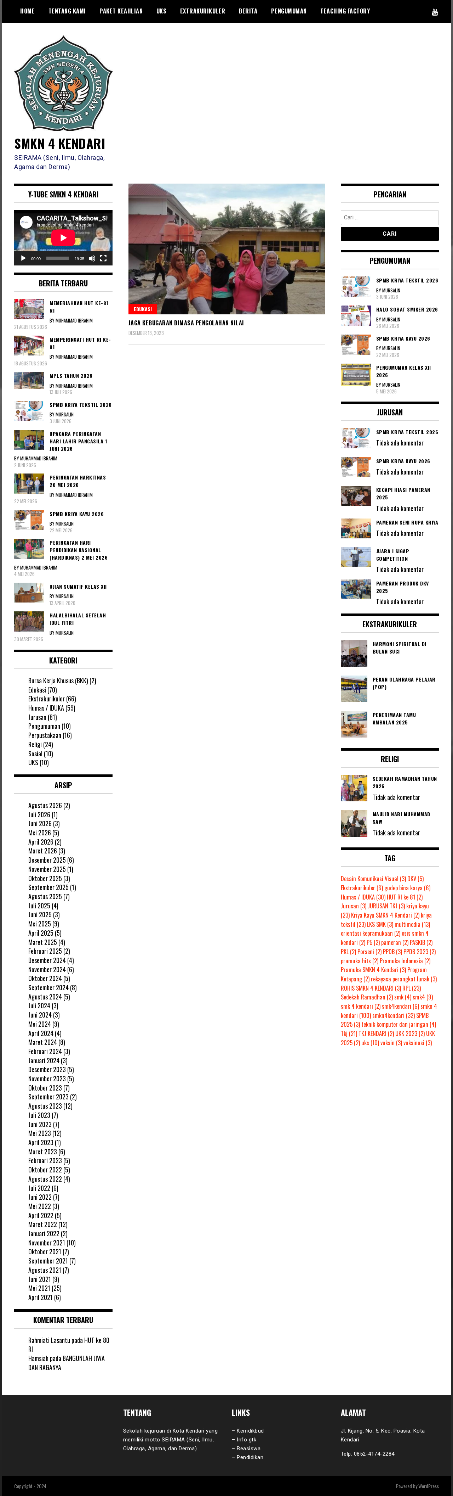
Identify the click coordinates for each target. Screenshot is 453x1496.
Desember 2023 (47, 1069)
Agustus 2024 (45, 996)
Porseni (369, 951)
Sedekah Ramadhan (367, 997)
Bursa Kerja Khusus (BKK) (58, 680)
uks (370, 1042)
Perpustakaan (44, 735)
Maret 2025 (42, 942)
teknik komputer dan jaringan (398, 1024)
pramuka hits (359, 961)
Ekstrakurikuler (46, 698)
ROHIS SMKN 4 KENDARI (371, 988)
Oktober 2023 (45, 1087)
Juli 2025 (39, 905)
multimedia (412, 924)
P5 (373, 942)
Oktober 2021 (44, 1251)
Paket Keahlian (121, 11)
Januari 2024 (43, 1060)
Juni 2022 (40, 1196)
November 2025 (47, 869)
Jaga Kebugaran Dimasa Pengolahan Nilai (186, 323)
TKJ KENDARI (376, 1033)
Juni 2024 (40, 1014)
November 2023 (47, 1078)
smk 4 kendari (360, 1006)
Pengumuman (289, 11)
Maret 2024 (42, 1042)
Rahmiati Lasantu (49, 1340)
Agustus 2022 (45, 1178)
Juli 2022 (39, 1188)
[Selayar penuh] (103, 258)
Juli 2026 (39, 814)
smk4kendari (400, 1006)
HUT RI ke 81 (405, 897)
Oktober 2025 (45, 878)
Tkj (349, 1033)
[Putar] (23, 258)
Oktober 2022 (45, 1169)
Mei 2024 (39, 1024)
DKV (415, 878)
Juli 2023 (39, 1115)
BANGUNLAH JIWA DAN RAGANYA (66, 1363)
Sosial (35, 753)
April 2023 (40, 1142)
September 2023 (48, 1096)
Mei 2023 (39, 1133)
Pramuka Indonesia (405, 961)
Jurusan (37, 717)
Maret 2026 (42, 850)
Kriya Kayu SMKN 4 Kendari (385, 915)
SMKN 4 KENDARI (59, 143)
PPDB (392, 951)
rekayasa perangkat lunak (404, 979)
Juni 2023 (40, 1124)
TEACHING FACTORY (345, 11)
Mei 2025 (39, 923)
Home (27, 11)
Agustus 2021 (44, 1269)
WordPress (428, 1486)
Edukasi (143, 309)
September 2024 (48, 987)
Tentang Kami (67, 11)
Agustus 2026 (45, 805)
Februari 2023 (45, 1160)
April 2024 (40, 1033)
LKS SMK (380, 924)
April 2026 (40, 841)
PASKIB (421, 942)
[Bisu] (92, 258)
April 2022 (40, 1215)
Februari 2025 (45, 951)
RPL (411, 988)
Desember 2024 (47, 960)
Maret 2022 (42, 1224)
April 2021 (40, 1297)
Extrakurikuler (202, 11)
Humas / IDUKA (46, 707)
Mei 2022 (39, 1206)
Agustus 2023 (45, 1105)
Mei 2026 (39, 832)
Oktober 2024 (45, 978)
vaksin (391, 1042)
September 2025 (48, 887)
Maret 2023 (42, 1151)
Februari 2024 (45, 1051)
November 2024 (47, 969)
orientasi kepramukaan (370, 933)
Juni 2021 (39, 1279)
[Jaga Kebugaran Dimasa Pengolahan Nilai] (226, 249)
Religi (35, 744)
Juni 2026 (40, 823)
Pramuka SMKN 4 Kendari (373, 969)
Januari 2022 (43, 1233)
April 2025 (40, 932)
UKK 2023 (410, 1033)
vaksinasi (417, 1042)
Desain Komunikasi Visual (373, 878)
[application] (63, 237)
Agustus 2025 (45, 896)
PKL (348, 951)
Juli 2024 (39, 1005)
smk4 (423, 997)
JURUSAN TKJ (386, 906)
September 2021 (48, 1260)
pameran (394, 942)
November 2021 (46, 1242)
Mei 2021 (39, 1288)
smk (402, 997)
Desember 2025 (47, 859)
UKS (161, 11)
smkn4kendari (393, 1015)
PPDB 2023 (419, 951)
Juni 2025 (40, 914)
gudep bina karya (407, 888)
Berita (248, 11)
